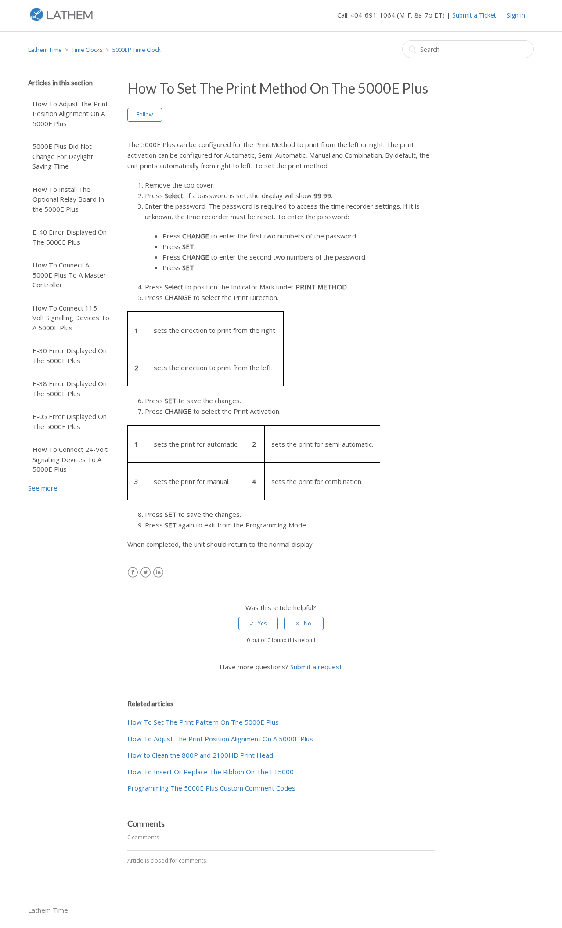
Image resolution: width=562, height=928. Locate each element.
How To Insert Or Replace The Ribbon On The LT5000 (210, 771)
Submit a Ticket (474, 15)
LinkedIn (158, 572)
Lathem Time (45, 50)
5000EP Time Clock (136, 50)
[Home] (61, 19)
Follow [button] (145, 114)
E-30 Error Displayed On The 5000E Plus (69, 355)
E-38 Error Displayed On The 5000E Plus (69, 388)
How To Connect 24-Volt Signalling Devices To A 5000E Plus (70, 459)
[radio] (258, 623)
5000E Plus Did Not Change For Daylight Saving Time (62, 156)
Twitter (145, 572)
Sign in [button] (516, 15)
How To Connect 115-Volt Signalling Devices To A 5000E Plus (70, 317)
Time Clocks (87, 50)
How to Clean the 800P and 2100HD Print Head (200, 755)
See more (43, 488)
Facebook (132, 572)
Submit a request (316, 666)
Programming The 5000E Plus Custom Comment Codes (211, 788)
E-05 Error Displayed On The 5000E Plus (69, 421)
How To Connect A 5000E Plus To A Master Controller (69, 274)
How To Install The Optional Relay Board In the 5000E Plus (68, 199)
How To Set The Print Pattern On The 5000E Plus (203, 722)
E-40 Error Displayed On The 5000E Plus (69, 236)
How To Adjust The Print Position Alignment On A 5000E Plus (70, 113)
